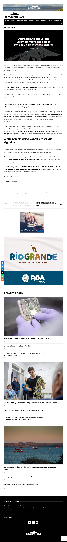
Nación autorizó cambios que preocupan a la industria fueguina (23, 410)
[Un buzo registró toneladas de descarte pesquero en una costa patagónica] (33, 445)
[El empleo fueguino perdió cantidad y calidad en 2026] (33, 316)
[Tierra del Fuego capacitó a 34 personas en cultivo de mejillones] (33, 381)
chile (34, 193)
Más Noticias (30, 52)
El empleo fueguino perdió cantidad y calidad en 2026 (26, 338)
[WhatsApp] (2, 276)
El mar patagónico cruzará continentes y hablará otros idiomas (23, 477)
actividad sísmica (13, 193)
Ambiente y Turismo (22, 20)
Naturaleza (38, 52)
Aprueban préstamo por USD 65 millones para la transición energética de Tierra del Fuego (22, 203)
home (38, 193)
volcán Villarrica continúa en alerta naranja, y (19, 75)
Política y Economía (10, 20)
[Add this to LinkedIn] (2, 269)
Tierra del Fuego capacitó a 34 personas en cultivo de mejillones (30, 403)
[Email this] (2, 272)
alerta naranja (22, 193)
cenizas (30, 193)
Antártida (43, 20)
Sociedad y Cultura (34, 20)
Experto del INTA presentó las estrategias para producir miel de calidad (46, 203)
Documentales (57, 20)
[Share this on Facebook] (2, 262)
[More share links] (2, 279)
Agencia (50, 20)
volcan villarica (45, 193)
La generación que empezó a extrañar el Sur (17, 346)
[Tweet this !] (2, 266)
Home (5, 27)
